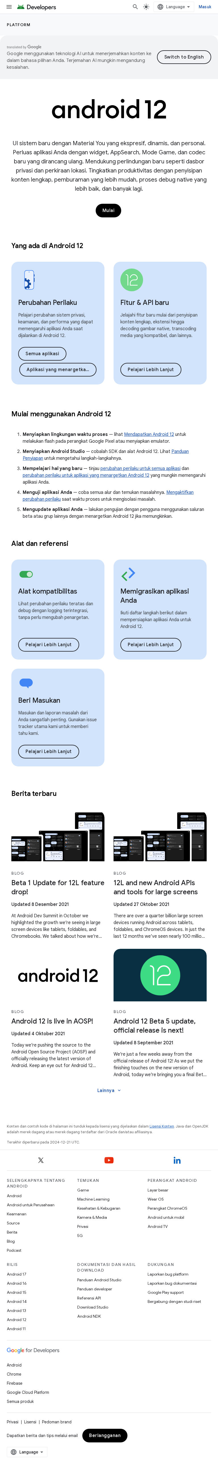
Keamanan (16, 1213)
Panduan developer (94, 1289)
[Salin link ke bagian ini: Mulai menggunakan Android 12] (118, 414)
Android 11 (16, 1328)
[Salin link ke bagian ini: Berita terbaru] (64, 794)
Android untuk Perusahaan (30, 1204)
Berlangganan (105, 1435)
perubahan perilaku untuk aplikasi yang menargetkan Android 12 (86, 475)
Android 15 (16, 1292)
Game (83, 1190)
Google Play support (166, 1292)
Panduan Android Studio (99, 1279)
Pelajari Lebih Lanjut (151, 370)
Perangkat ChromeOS (167, 1208)
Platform (18, 24)
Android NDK (89, 1316)
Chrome (14, 1374)
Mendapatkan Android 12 (149, 434)
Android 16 (17, 1283)
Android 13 (16, 1310)
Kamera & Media (92, 1217)
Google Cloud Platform (28, 1392)
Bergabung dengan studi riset (174, 1301)
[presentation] (109, 245)
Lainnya (109, 1090)
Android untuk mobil (166, 1217)
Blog (11, 1241)
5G (80, 1235)
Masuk (205, 6)
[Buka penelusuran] (135, 6)
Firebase (14, 1383)
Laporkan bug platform (168, 1274)
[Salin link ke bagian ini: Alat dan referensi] (75, 544)
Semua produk (20, 1401)
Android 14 (17, 1301)
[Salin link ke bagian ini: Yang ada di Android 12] (90, 246)
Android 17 (16, 1274)
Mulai (108, 210)
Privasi (82, 1226)
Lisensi (30, 1422)
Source (13, 1223)
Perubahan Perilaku (47, 302)
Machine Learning (93, 1199)
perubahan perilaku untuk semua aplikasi (140, 468)
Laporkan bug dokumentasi (172, 1283)
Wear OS (156, 1199)
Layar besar (158, 1190)
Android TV (158, 1226)
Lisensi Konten (162, 1126)
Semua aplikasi (42, 354)
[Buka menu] (9, 7)
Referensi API (89, 1298)
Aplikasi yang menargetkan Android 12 (62, 370)
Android (14, 1195)
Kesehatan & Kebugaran (98, 1208)
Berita (12, 1232)
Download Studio (92, 1307)
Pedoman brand (57, 1422)
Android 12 (16, 1319)
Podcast (14, 1250)
